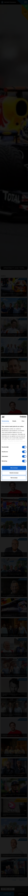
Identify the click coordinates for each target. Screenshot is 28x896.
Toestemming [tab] (5, 421)
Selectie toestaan (14, 472)
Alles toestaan (14, 468)
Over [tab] (23, 421)
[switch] (24, 452)
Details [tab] (14, 421)
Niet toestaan (14, 477)
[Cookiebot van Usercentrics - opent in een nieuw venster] (20, 417)
